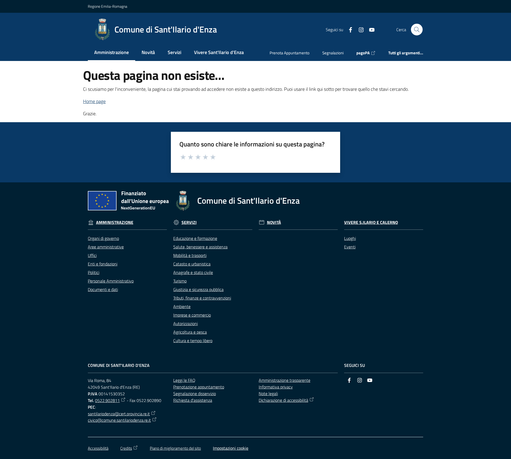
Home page (94, 101)
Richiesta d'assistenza (192, 400)
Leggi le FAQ (184, 380)
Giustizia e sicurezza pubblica (198, 289)
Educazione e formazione (195, 238)
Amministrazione (114, 222)
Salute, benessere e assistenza (200, 247)
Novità (274, 222)
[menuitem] (111, 53)
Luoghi (350, 238)
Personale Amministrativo (111, 281)
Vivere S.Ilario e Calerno (371, 222)
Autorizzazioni (185, 323)
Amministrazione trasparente (284, 380)
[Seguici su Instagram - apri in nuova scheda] (359, 29)
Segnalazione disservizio (194, 393)
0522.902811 (107, 400)
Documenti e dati (103, 289)
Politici (93, 272)
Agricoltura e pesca (190, 332)
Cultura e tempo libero (192, 340)
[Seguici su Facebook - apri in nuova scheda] (348, 29)
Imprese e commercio (192, 315)
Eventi (350, 247)
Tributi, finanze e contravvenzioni (202, 298)
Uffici (92, 255)
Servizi (189, 222)
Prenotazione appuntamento (198, 387)
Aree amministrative (106, 247)
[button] (416, 29)
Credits (126, 448)
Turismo (180, 281)
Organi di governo (103, 238)
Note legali (268, 393)
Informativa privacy (276, 387)
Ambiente (182, 306)
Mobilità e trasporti (190, 255)
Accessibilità (98, 448)
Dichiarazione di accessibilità (283, 400)
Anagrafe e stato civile (193, 272)
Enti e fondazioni (102, 264)
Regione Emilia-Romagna (107, 6)
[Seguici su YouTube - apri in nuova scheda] (369, 29)
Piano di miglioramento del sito (175, 448)
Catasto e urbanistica (192, 264)
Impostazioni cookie (230, 448)
